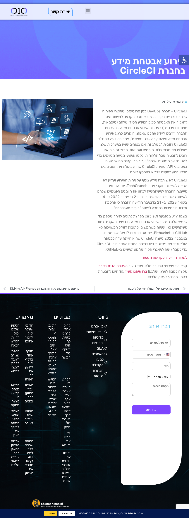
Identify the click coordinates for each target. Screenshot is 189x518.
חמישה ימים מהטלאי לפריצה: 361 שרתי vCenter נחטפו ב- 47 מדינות (50, 397)
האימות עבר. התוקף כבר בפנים (28, 393)
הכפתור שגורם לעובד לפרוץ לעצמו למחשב (14, 361)
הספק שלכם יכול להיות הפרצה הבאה (14, 335)
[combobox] (167, 355)
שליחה (151, 410)
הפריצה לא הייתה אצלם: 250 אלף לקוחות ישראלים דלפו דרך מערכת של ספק (64, 403)
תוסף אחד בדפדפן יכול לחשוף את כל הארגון (28, 365)
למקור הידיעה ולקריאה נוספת (165, 257)
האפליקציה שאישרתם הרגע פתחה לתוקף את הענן (11, 423)
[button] (184, 60)
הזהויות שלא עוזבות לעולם (28, 417)
